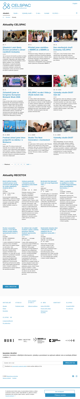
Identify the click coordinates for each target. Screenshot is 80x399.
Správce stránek (7, 378)
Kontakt (57, 303)
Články (4, 308)
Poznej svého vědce (46, 308)
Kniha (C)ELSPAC (45, 306)
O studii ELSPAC (70, 306)
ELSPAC (69, 303)
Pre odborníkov (6, 323)
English (75, 3)
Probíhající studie (19, 306)
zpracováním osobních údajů (19, 366)
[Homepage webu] (17, 6)
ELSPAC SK (7, 317)
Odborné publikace (33, 306)
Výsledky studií (32, 302)
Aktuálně (7, 303)
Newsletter (5, 311)
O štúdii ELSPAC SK (8, 321)
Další (28, 164)
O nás (43, 303)
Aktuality (5, 306)
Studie (18, 303)
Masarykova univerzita (12, 376)
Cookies (14, 378)
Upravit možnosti (9, 395)
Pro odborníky (69, 308)
